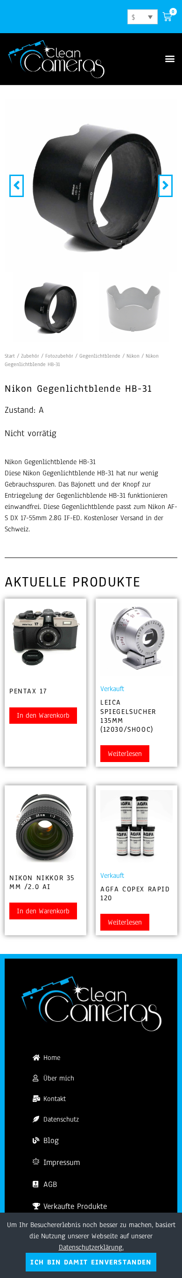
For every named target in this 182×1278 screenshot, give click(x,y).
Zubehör (30, 356)
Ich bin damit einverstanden (90, 1262)
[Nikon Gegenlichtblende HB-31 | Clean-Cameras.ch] (91, 185)
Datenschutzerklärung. (91, 1247)
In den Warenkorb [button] (43, 715)
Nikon (133, 356)
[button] (169, 58)
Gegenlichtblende (99, 356)
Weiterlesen (125, 753)
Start (10, 356)
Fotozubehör (59, 356)
